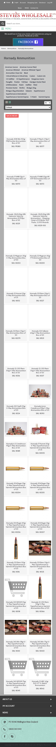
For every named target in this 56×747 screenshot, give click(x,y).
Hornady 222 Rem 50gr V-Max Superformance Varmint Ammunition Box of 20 (16, 565)
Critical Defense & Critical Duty (17, 76)
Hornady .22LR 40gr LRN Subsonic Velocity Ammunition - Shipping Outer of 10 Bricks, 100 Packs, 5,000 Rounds (40, 218)
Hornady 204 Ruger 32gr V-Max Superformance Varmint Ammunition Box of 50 (40, 486)
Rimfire (22, 88)
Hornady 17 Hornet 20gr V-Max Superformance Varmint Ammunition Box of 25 (40, 447)
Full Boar (25, 82)
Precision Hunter (11, 88)
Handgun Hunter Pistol (37, 82)
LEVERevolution (11, 85)
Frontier (17, 82)
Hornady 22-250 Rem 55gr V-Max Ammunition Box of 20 (40, 370)
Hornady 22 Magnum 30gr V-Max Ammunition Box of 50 (16, 258)
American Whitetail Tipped (31, 70)
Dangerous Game (38, 79)
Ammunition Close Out (14, 73)
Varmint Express (44, 97)
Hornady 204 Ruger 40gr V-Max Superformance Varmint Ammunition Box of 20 (16, 526)
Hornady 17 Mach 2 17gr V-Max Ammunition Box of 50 (40, 141)
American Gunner (11, 67)
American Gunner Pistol (28, 67)
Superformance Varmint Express (17, 97)
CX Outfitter (10, 79)
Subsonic (29, 91)
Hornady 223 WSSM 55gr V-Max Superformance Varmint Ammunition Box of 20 (16, 605)
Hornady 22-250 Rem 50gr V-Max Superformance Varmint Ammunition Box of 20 (40, 605)
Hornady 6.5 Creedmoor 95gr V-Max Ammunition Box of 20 (16, 446)
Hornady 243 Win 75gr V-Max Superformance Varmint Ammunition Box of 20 (40, 645)
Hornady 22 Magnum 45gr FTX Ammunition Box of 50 (40, 258)
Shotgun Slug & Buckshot (15, 91)
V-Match (33, 97)
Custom (32, 76)
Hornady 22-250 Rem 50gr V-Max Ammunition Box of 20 (16, 370)
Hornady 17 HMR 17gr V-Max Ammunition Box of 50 (16, 179)
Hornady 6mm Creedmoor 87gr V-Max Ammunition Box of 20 (40, 408)
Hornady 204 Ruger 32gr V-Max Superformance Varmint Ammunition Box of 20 (16, 486)
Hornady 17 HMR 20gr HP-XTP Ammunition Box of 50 (40, 179)
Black (26, 73)
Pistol (35, 85)
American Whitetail (13, 70)
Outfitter (29, 85)
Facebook (25, 42)
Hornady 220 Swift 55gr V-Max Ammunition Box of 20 (16, 408)
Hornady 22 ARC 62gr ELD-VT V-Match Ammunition (40, 683)
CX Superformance (23, 79)
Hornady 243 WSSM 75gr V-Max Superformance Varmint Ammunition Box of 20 (16, 684)
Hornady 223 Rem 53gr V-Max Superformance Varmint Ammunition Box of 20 (40, 565)
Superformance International (16, 94)
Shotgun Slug (31, 88)
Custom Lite (41, 76)
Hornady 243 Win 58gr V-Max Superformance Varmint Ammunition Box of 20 (16, 645)
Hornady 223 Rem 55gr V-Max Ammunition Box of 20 (40, 295)
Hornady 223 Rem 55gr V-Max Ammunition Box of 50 (16, 333)
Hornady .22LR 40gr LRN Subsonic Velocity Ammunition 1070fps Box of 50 (16, 217)
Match (21, 85)
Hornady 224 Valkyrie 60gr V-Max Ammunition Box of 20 (40, 333)
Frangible (9, 82)
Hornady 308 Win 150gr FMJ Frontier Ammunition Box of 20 (16, 141)
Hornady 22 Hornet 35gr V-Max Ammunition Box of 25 (16, 295)
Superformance (39, 91)
